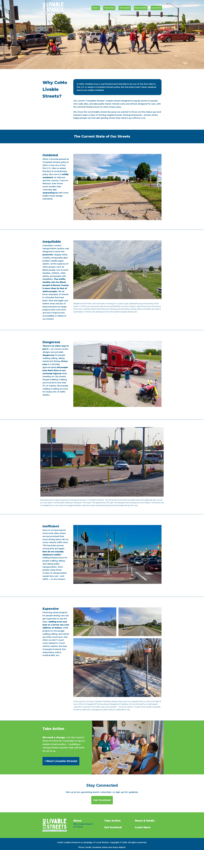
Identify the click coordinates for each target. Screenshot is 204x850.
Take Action (109, 8)
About (95, 8)
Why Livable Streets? (83, 824)
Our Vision (78, 827)
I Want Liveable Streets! (61, 761)
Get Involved (125, 8)
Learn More (156, 8)
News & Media (140, 8)
